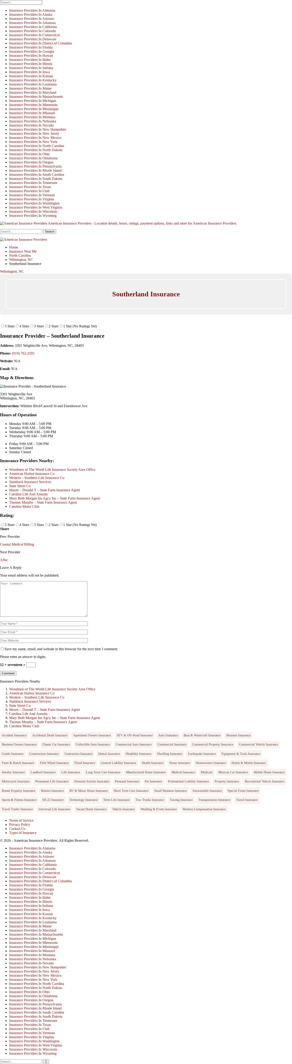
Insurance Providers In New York (33, 142)
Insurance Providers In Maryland (32, 92)
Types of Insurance (22, 833)
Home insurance (179, 763)
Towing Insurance (181, 800)
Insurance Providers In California (33, 27)
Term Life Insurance (116, 800)
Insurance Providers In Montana (32, 117)
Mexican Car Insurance (233, 772)
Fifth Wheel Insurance (54, 763)
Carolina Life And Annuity (28, 494)
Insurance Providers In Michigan (32, 101)
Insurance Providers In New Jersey (34, 133)
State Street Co (20, 486)
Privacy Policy (19, 824)
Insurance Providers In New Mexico (35, 138)
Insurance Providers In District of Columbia (40, 43)
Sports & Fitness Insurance (19, 800)
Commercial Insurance (171, 744)
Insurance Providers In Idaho (30, 60)
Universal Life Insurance (54, 809)
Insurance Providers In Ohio (29, 154)
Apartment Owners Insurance (92, 735)
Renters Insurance (52, 790)
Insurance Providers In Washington (34, 203)
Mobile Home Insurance (269, 772)
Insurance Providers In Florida (31, 47)
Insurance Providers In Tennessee (33, 183)
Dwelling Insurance (169, 754)
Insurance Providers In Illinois (30, 64)
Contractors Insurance (79, 754)
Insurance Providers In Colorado (32, 31)
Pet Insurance (153, 781)
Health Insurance (153, 763)
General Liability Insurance (118, 763)
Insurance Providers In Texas (30, 187)
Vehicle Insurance (123, 809)
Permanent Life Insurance (52, 781)
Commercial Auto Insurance (134, 744)
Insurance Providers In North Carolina (36, 146)
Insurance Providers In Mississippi (33, 109)
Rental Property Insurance (18, 790)
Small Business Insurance (170, 790)
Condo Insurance (12, 754)
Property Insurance (227, 781)
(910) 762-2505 (23, 353)
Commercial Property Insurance (212, 744)
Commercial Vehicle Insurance (258, 744)
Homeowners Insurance (211, 763)
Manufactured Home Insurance (146, 772)
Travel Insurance (247, 800)
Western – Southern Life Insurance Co (36, 478)
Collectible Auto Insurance (93, 744)
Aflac (4, 560)
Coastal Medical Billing (17, 544)
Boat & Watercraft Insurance (202, 735)
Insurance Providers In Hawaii (31, 55)
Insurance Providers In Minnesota (33, 105)
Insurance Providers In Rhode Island (35, 170)
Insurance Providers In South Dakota (35, 179)
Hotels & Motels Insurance (249, 763)
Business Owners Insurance (19, 744)
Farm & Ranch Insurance (18, 763)
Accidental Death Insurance (50, 735)
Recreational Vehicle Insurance (264, 781)
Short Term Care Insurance (131, 790)
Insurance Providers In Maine (30, 88)
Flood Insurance (84, 763)
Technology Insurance (83, 800)
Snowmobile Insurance (207, 790)
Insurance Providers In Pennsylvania (35, 166)
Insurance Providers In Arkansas (32, 23)
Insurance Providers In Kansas (31, 76)
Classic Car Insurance (56, 744)
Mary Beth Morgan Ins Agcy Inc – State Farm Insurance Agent (54, 498)
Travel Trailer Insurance (17, 809)
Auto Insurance (168, 735)
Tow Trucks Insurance (150, 800)
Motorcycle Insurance (16, 781)
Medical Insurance (183, 772)
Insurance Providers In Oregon (31, 162)
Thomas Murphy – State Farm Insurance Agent (43, 502)
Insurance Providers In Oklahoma (33, 158)
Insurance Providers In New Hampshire (37, 129)
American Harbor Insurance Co (32, 474)
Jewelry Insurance (13, 772)
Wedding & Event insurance (159, 809)
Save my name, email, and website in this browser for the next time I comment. (61, 649)
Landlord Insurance (43, 772)
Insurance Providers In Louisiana (33, 84)
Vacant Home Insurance (91, 809)
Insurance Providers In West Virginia (35, 207)
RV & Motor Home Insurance (89, 790)
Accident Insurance (14, 735)
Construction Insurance (44, 754)
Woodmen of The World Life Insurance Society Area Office (52, 469)
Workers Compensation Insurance (204, 809)
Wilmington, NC (12, 271)
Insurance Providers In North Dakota (35, 150)
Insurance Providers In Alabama (32, 10)
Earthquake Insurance (202, 754)
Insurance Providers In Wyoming (33, 215)
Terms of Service (21, 820)
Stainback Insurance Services (30, 482)
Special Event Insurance (243, 790)
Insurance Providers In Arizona (31, 19)
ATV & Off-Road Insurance (135, 735)
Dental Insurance (109, 754)
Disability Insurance (138, 754)
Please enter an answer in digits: (23, 657)
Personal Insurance (127, 781)
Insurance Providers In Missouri (32, 113)
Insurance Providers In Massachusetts (36, 96)
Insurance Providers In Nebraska (32, 121)
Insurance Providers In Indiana (31, 68)
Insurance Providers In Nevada (31, 125)
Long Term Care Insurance (103, 772)
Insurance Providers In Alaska (30, 14)
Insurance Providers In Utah (29, 191)
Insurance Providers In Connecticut (34, 35)
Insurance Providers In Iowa (29, 72)
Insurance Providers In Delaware (32, 39)
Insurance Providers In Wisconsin (33, 211)
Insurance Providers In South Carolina (36, 174)
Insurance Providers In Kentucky (33, 80)
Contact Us (17, 829)
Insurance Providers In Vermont (32, 195)
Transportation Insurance (214, 800)
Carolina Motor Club (24, 506)
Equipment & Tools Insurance (241, 754)
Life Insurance (70, 772)
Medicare (207, 772)
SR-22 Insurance (53, 800)
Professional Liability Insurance (188, 781)
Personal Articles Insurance (91, 781)
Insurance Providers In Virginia (31, 199)
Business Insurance (238, 735)
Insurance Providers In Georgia (31, 51)
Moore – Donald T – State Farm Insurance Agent (44, 490)
